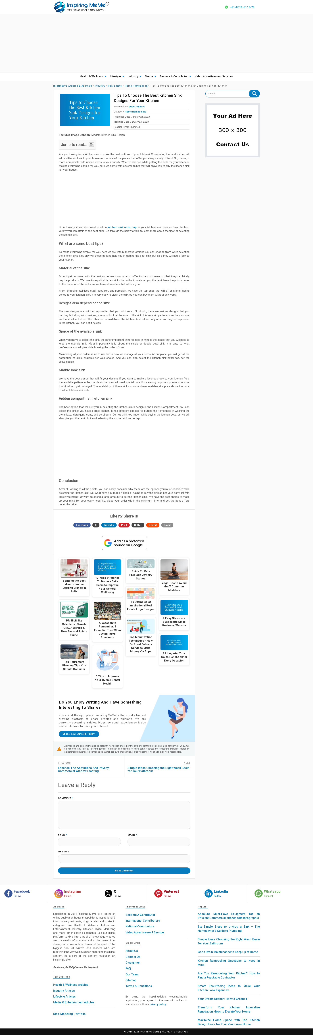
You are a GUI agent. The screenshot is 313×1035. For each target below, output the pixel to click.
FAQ (128, 968)
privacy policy (158, 1004)
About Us (132, 951)
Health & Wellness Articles (70, 984)
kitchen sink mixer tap (122, 227)
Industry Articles (64, 990)
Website (63, 852)
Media (149, 76)
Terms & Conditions (139, 986)
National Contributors (140, 926)
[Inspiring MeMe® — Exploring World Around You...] (81, 7)
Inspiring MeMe (150, 1031)
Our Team (132, 974)
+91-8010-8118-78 (242, 7)
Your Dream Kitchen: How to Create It (222, 999)
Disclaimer (133, 962)
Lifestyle (115, 76)
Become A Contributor (174, 76)
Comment (65, 798)
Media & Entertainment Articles (73, 1002)
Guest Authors (137, 106)
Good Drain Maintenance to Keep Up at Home (228, 952)
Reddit (153, 525)
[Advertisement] (156, 43)
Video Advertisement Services (214, 76)
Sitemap (131, 980)
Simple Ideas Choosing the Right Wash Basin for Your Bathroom (158, 769)
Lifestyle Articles (64, 996)
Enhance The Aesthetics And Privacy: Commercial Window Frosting (83, 769)
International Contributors (143, 920)
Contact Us (133, 957)
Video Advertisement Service (145, 932)
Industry (133, 76)
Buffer (138, 525)
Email (167, 525)
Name (62, 835)
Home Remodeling (135, 111)
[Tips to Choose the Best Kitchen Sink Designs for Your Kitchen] (85, 110)
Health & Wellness (91, 76)
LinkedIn (109, 525)
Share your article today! (78, 734)
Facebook (82, 525)
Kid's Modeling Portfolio (69, 1014)
